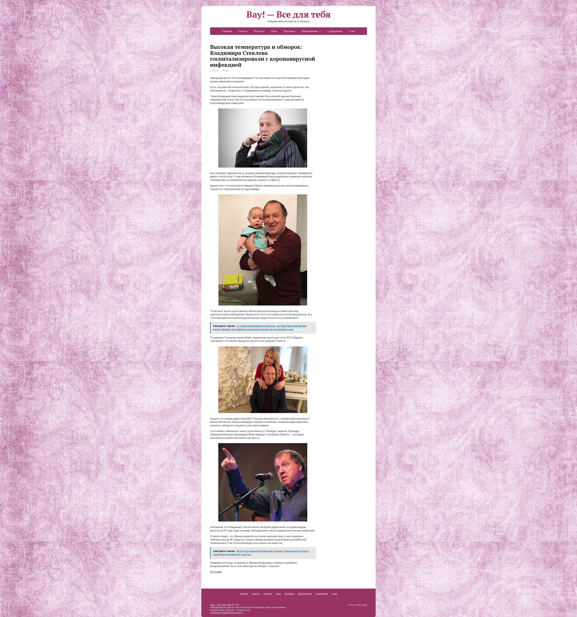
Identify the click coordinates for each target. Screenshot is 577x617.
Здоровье (289, 68)
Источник (216, 609)
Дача (274, 68)
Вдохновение (310, 68)
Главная (227, 68)
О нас (352, 68)
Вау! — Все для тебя (288, 52)
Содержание (334, 68)
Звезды (225, 108)
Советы (242, 68)
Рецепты (259, 68)
